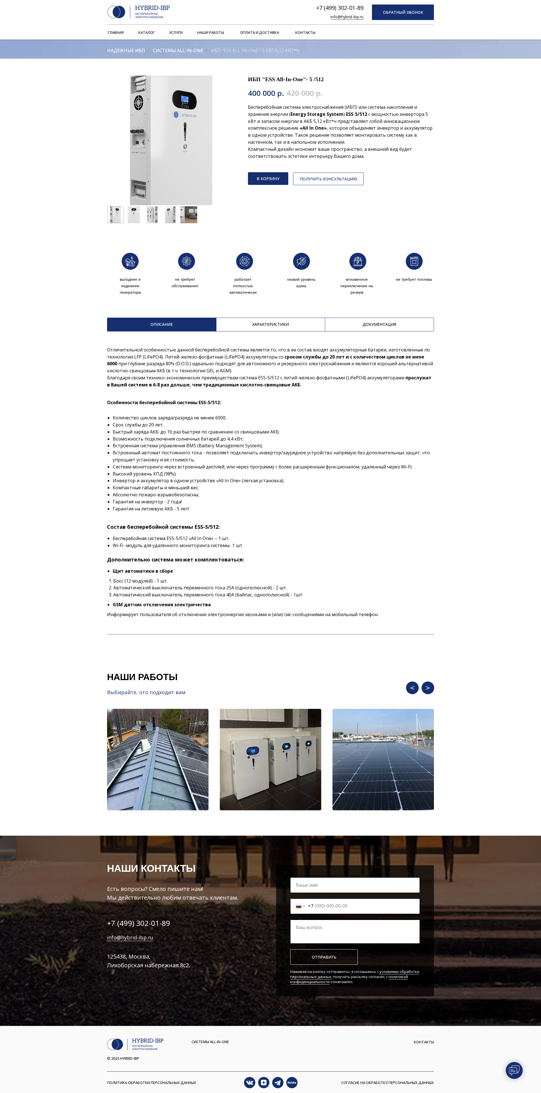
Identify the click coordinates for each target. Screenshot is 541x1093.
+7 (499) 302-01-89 (339, 8)
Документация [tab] (379, 324)
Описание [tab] (161, 324)
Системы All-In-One (178, 50)
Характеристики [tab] (270, 324)
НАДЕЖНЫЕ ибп (126, 50)
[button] (403, 12)
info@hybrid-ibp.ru (347, 16)
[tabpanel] (270, 367)
